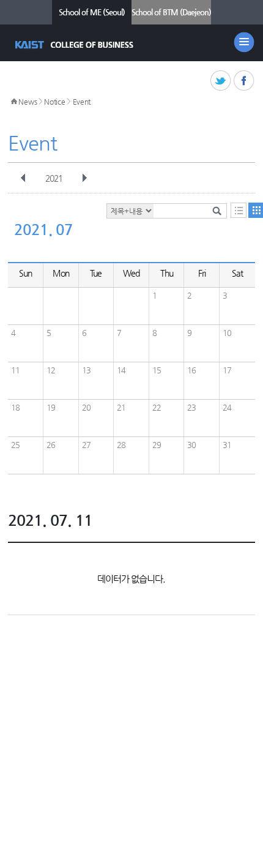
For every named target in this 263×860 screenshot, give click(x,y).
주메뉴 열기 (244, 42)
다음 (84, 178)
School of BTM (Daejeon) (171, 12)
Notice (54, 101)
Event (82, 101)
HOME (14, 101)
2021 (53, 178)
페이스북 (244, 81)
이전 (23, 178)
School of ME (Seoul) (92, 12)
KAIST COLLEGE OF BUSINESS (75, 44)
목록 (238, 210)
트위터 (221, 81)
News (27, 101)
